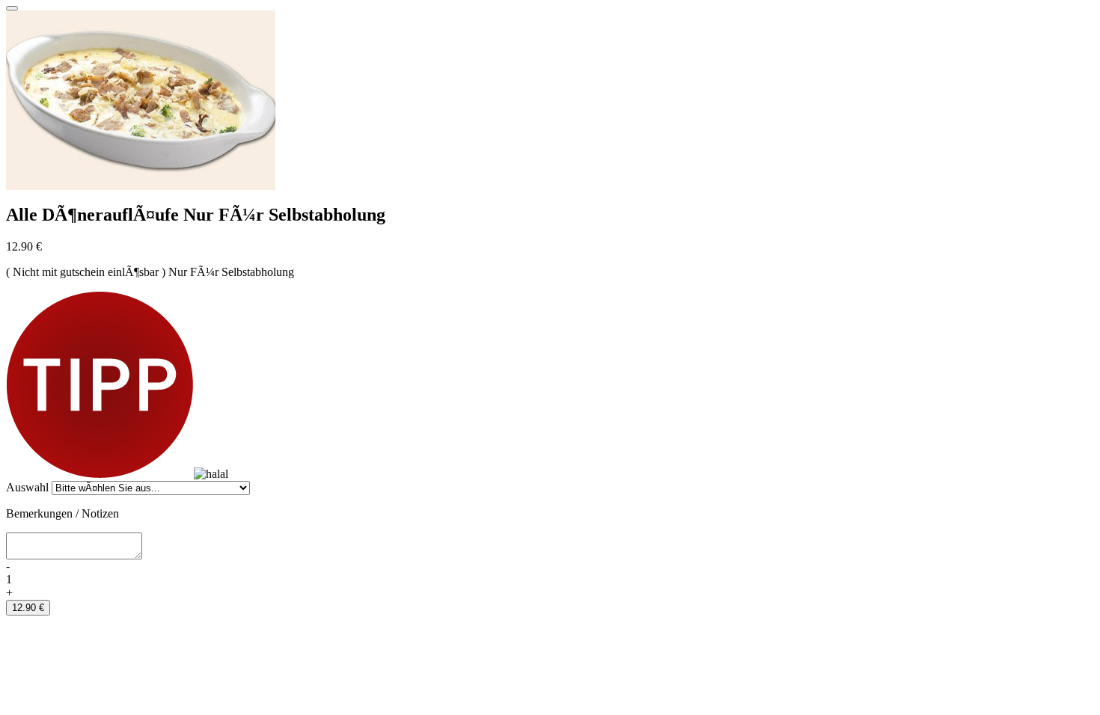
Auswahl (27, 487)
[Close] (12, 8)
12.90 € (28, 607)
